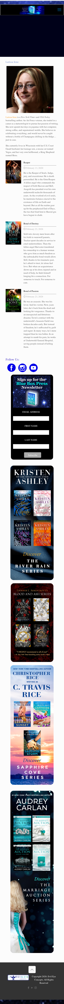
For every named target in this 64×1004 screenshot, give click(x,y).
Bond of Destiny (31, 223)
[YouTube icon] (32, 987)
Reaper (27, 162)
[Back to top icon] (32, 969)
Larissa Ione (11, 117)
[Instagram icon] (35, 987)
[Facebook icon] (28, 987)
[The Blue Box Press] (32, 10)
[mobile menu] (59, 9)
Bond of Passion (31, 291)
